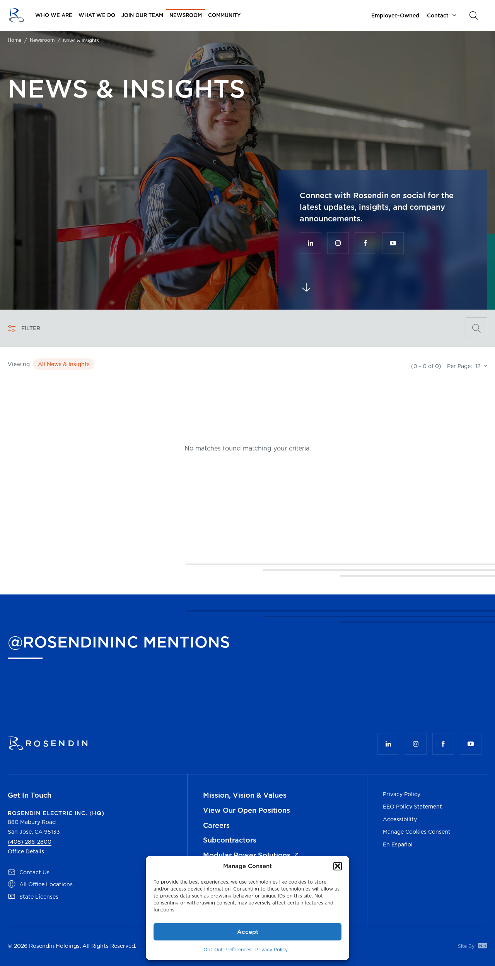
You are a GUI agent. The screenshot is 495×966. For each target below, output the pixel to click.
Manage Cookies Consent (417, 832)
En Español (398, 844)
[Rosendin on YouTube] (393, 243)
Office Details (26, 851)
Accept (247, 932)
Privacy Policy (271, 949)
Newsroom (42, 40)
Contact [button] (438, 15)
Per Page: (459, 366)
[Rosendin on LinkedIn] (310, 243)
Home (14, 40)
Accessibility (400, 819)
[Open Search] (476, 328)
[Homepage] (16, 15)
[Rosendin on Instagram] (338, 243)
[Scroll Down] (306, 287)
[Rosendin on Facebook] (365, 243)
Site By (467, 946)
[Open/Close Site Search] (474, 15)
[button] (337, 866)
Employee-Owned (395, 15)
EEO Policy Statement (412, 806)
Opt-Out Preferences (227, 949)
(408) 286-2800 (29, 842)
